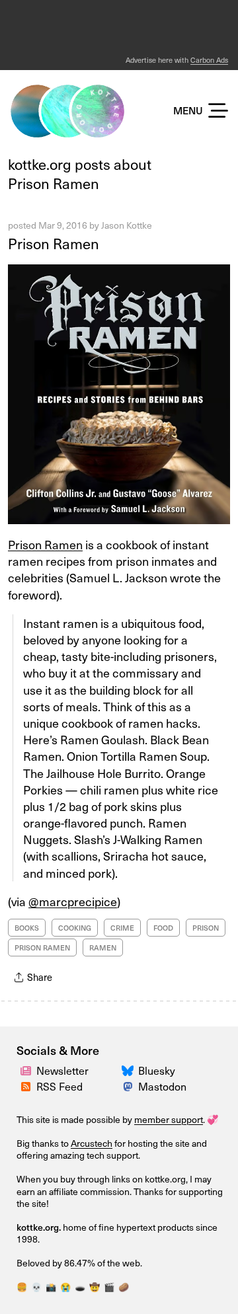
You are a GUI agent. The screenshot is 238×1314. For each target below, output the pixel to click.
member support (168, 1119)
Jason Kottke (126, 225)
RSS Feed (59, 1086)
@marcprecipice (72, 901)
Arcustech (91, 1143)
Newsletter (62, 1070)
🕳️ (80, 1286)
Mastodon (162, 1086)
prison (205, 927)
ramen (102, 947)
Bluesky (156, 1070)
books (27, 927)
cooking (74, 927)
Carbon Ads (209, 59)
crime (122, 927)
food (163, 927)
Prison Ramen (53, 243)
